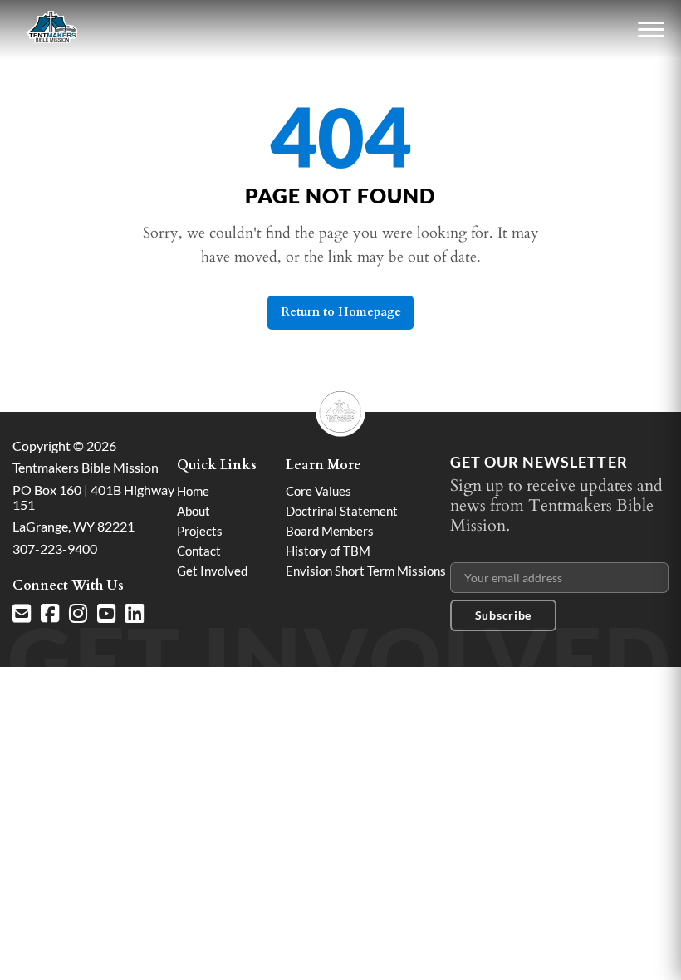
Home (193, 490)
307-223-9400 (54, 548)
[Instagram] (78, 614)
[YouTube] (106, 614)
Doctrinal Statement (342, 510)
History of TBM (328, 550)
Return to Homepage (341, 312)
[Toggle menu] (651, 30)
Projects (200, 530)
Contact (199, 550)
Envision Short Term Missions (366, 570)
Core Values (318, 490)
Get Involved (212, 570)
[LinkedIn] (134, 614)
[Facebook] (50, 614)
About (193, 510)
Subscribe (503, 615)
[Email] (21, 614)
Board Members (330, 530)
